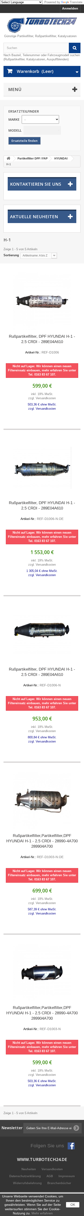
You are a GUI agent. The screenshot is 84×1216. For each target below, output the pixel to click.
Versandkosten (52, 1169)
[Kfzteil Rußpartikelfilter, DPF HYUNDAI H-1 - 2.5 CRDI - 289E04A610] (42, 301)
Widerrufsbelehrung (28, 1183)
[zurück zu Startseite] (8, 159)
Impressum (67, 1176)
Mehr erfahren (42, 1213)
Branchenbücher (59, 1183)
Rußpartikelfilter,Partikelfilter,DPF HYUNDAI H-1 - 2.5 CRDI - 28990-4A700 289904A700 (42, 846)
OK (72, 1204)
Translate (76, 2)
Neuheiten (29, 1169)
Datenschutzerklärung (25, 1176)
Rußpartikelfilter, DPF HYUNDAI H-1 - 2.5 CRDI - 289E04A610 (42, 344)
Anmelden (70, 8)
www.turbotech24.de (42, 1159)
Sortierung (11, 255)
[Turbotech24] (42, 25)
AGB (50, 1176)
